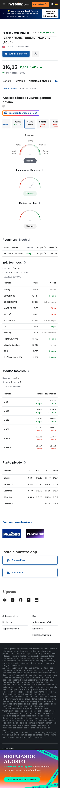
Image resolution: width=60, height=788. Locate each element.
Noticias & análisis (40, 80)
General (7, 80)
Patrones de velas (28, 88)
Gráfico (20, 80)
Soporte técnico (10, 628)
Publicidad (7, 622)
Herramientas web (41, 635)
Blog (34, 616)
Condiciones (8, 748)
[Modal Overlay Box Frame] (29, 769)
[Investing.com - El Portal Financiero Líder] (18, 4)
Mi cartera (37, 628)
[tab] (17, 123)
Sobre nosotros (10, 616)
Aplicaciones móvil (41, 622)
